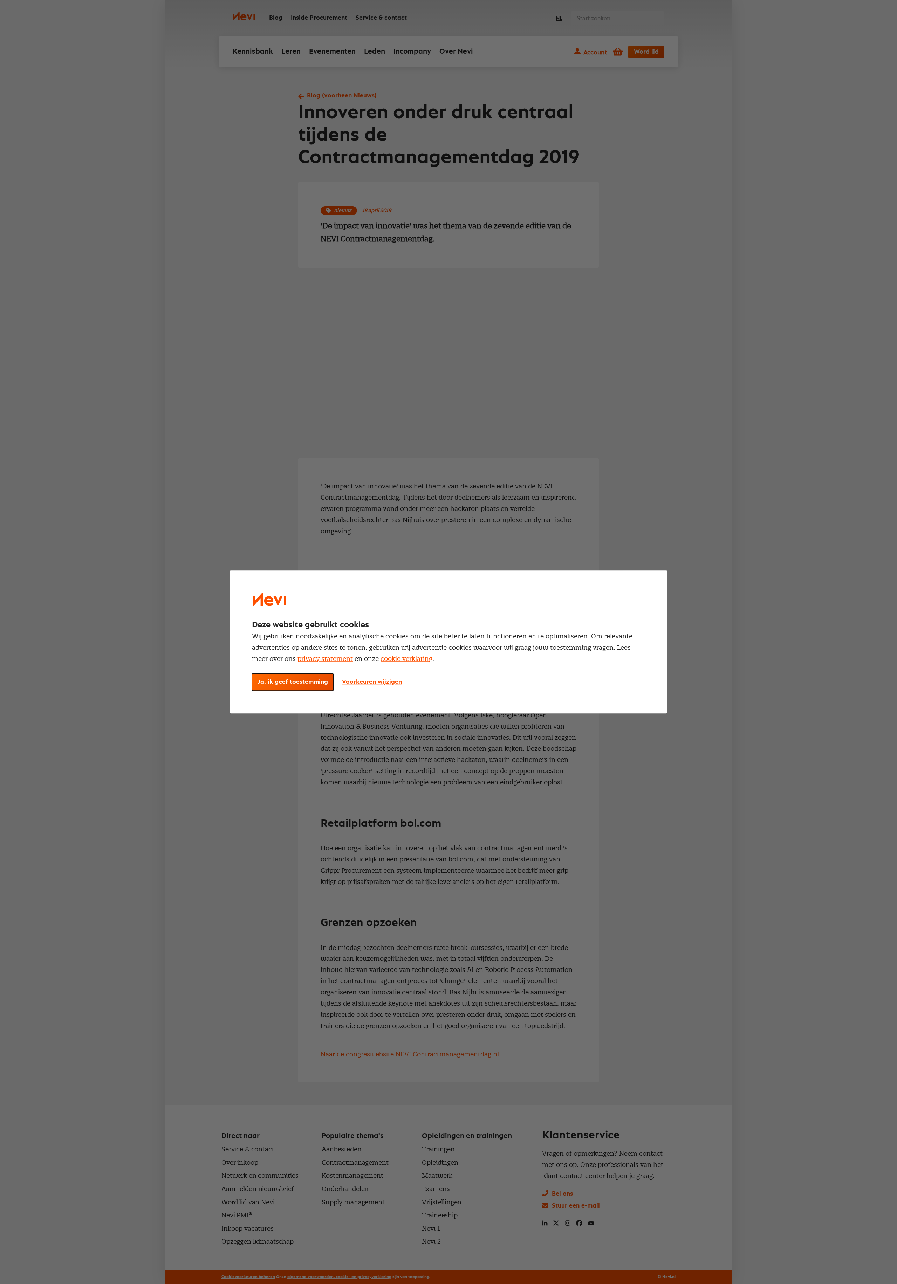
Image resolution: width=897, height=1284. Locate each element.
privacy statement (325, 659)
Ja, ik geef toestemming (293, 682)
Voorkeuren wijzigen (372, 682)
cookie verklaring (406, 659)
